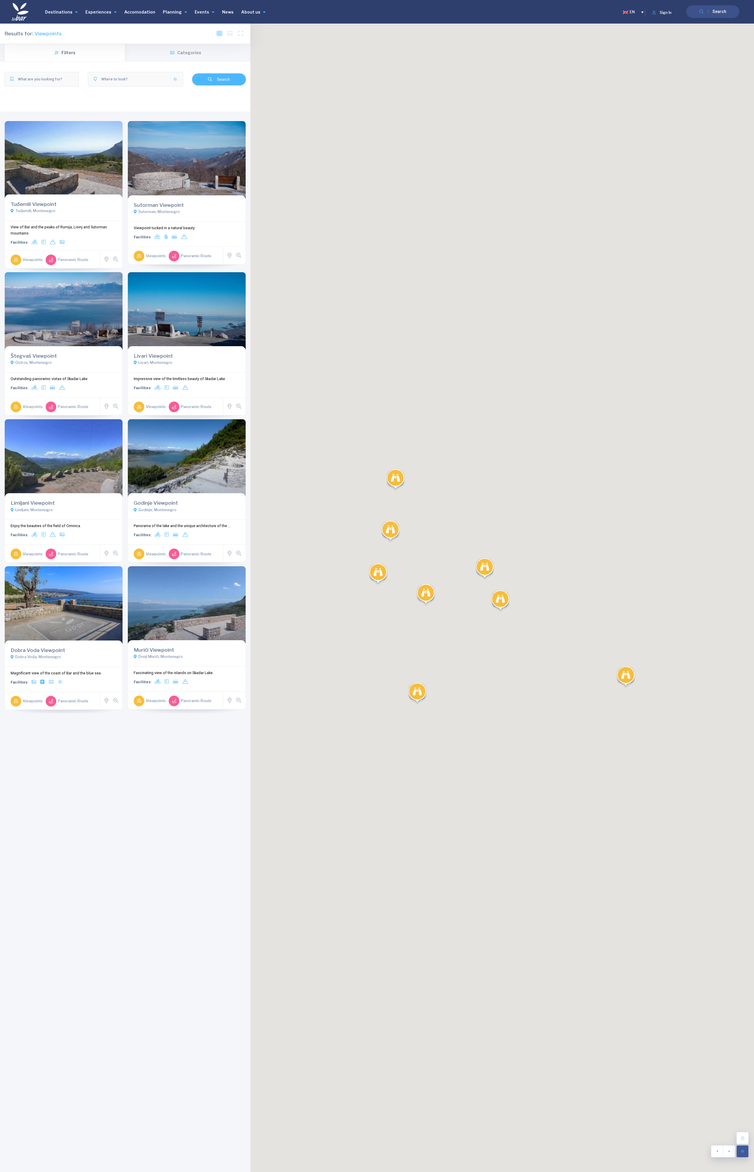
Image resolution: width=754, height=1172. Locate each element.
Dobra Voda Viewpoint (38, 650)
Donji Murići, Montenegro (160, 656)
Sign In (666, 12)
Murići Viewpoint (154, 650)
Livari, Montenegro (155, 362)
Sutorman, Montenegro (159, 211)
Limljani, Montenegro (34, 510)
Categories (189, 52)
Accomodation (139, 11)
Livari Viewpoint (153, 356)
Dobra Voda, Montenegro (38, 657)
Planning (172, 11)
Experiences (98, 11)
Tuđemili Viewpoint (34, 204)
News (228, 11)
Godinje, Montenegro (157, 510)
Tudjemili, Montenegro (35, 211)
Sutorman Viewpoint (159, 205)
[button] (426, 595)
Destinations (58, 11)
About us (250, 11)
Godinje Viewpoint (156, 503)
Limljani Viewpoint (33, 503)
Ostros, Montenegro (33, 362)
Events (202, 11)
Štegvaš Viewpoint (34, 356)
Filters (68, 52)
